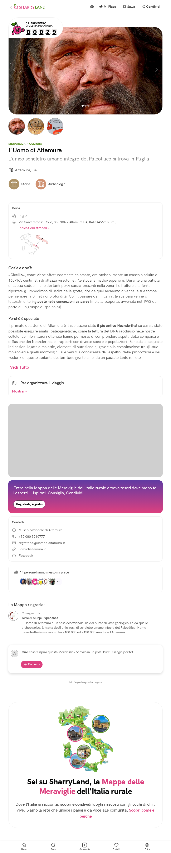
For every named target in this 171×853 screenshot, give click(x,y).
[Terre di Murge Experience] (13, 616)
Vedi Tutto (19, 367)
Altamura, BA (26, 170)
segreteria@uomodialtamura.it (42, 543)
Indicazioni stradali (33, 228)
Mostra (18, 391)
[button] (16, 126)
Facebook (26, 555)
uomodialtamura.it (32, 549)
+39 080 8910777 (32, 536)
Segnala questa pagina (88, 682)
